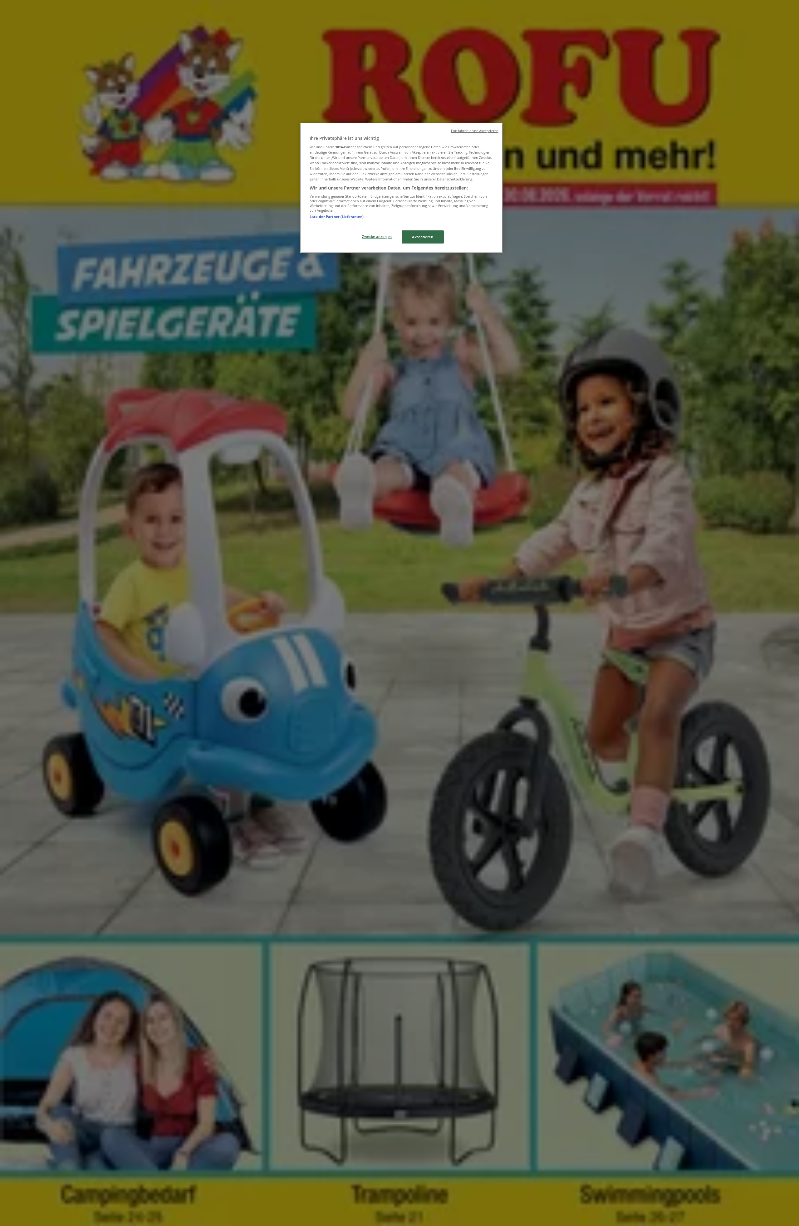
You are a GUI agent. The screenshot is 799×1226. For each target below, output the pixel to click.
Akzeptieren (422, 236)
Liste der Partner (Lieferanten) (337, 216)
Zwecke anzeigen (377, 236)
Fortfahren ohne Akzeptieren (474, 131)
